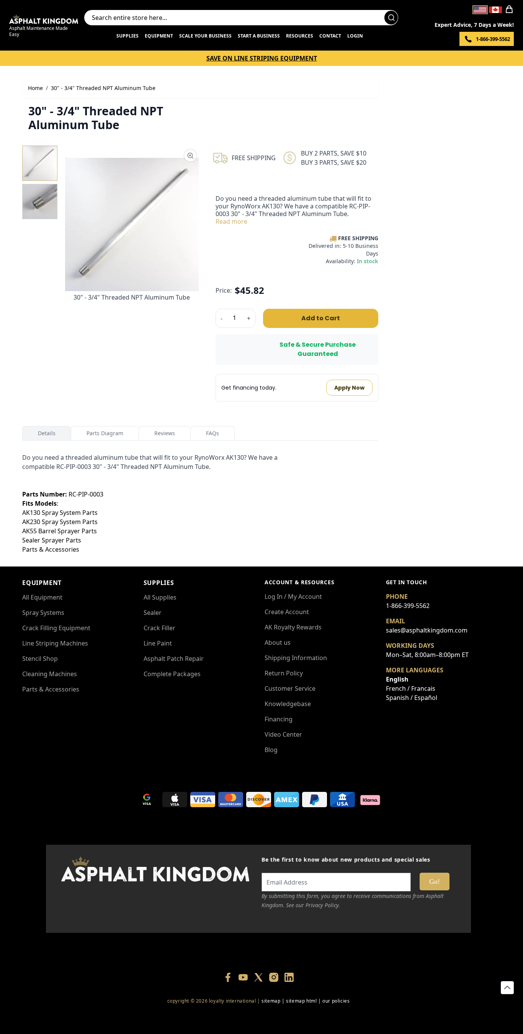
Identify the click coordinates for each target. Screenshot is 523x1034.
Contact (330, 36)
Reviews (164, 433)
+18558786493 (367, 1014)
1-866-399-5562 (408, 605)
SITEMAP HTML (301, 1001)
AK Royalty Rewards (293, 627)
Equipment (159, 36)
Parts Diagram (105, 433)
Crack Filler (159, 628)
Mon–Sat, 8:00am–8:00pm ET (427, 655)
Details (47, 433)
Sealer (153, 612)
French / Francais (410, 688)
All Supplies (160, 597)
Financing (279, 719)
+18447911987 (222, 1014)
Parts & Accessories (50, 689)
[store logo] (43, 19)
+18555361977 (294, 1014)
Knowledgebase (288, 704)
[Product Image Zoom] (190, 155)
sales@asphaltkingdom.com (426, 630)
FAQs (212, 433)
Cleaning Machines (49, 674)
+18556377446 (185, 1014)
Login (355, 36)
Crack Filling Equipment (56, 628)
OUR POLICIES (336, 1001)
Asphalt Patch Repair (174, 658)
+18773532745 (258, 1014)
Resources (299, 36)
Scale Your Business (205, 36)
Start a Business (259, 36)
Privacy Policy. (323, 905)
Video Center (283, 734)
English (397, 679)
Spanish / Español (411, 697)
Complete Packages (172, 674)
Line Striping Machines (55, 643)
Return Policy (284, 673)
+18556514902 (149, 1014)
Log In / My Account (293, 596)
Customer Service (290, 688)
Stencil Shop (40, 658)
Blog (271, 750)
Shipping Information (296, 658)
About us (278, 642)
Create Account (287, 612)
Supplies (127, 36)
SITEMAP (271, 1001)
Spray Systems (43, 612)
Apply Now (349, 388)
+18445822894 (331, 1014)
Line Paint (158, 643)
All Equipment (42, 597)
